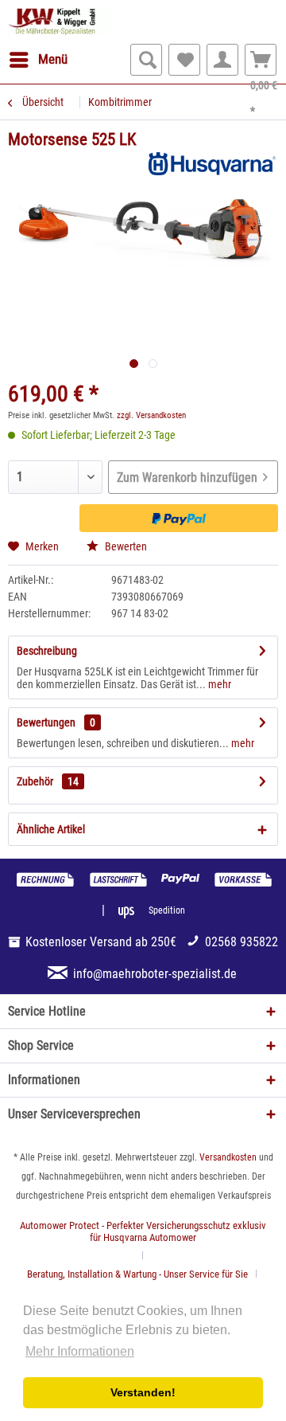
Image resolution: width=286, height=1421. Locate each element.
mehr (218, 684)
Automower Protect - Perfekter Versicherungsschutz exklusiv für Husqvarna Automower (143, 1231)
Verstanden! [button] (143, 1392)
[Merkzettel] (184, 60)
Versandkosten (228, 1157)
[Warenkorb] (260, 60)
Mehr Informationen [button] (79, 1351)
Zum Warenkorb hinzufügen (187, 477)
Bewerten (124, 546)
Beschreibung (47, 650)
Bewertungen (46, 722)
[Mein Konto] (222, 60)
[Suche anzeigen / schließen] (146, 60)
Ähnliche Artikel (51, 829)
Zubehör (48, 781)
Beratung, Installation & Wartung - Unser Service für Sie (137, 1274)
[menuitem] (37, 60)
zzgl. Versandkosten (151, 415)
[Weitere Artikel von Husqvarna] (210, 164)
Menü (53, 59)
